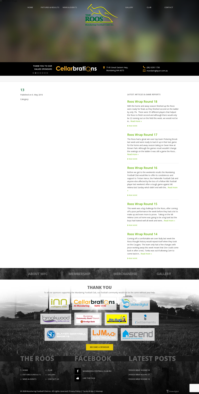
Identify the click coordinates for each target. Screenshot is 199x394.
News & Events (70, 7)
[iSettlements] (145, 319)
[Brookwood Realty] (55, 319)
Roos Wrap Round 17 (142, 135)
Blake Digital (173, 391)
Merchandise (125, 273)
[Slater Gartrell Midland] (66, 334)
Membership (79, 273)
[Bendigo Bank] (88, 319)
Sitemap (99, 391)
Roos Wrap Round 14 (142, 234)
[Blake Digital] (135, 303)
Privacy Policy (75, 391)
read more (132, 126)
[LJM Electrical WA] (104, 334)
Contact (168, 7)
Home (30, 7)
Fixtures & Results (50, 7)
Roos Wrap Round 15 (142, 204)
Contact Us (53, 379)
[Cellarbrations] (94, 303)
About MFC (37, 273)
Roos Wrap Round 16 (142, 168)
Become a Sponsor (99, 347)
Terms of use (88, 391)
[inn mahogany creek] (59, 303)
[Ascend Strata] (138, 334)
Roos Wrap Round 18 (142, 101)
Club (149, 7)
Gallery (129, 7)
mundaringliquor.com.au (157, 70)
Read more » (136, 121)
